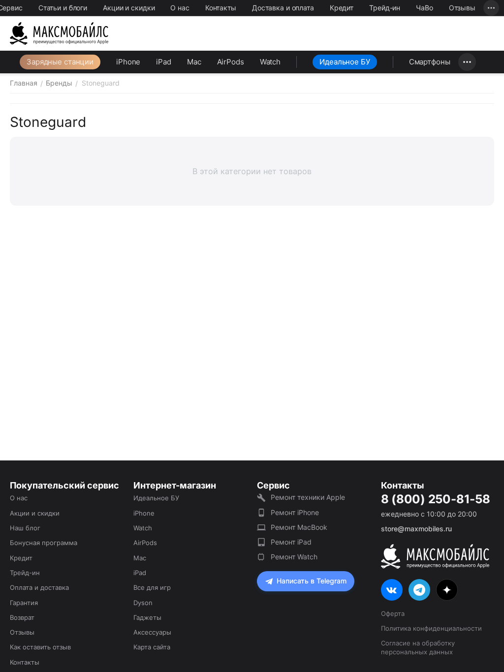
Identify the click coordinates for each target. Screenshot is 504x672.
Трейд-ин (384, 7)
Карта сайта (151, 647)
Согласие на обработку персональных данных (418, 647)
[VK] (392, 590)
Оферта (393, 613)
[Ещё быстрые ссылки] (491, 8)
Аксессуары (152, 632)
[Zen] (447, 590)
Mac (194, 61)
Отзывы (462, 7)
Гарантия (24, 603)
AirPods (230, 61)
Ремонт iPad (291, 542)
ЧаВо (424, 7)
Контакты (220, 7)
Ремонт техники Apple (308, 497)
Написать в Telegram (311, 581)
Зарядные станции (60, 61)
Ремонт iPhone (295, 512)
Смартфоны (429, 61)
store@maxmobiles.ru (416, 528)
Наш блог (25, 528)
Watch (270, 61)
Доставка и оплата (283, 7)
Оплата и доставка (39, 587)
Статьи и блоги (62, 7)
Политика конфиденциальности (431, 628)
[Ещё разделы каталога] (467, 62)
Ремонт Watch (294, 556)
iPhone (128, 61)
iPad (163, 61)
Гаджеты (147, 617)
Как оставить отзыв (40, 647)
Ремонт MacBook (299, 527)
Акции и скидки (129, 7)
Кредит (341, 7)
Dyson (143, 603)
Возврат (22, 617)
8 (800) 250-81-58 (435, 499)
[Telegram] (419, 590)
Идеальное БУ (344, 61)
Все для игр (152, 587)
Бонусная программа (43, 543)
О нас (179, 7)
